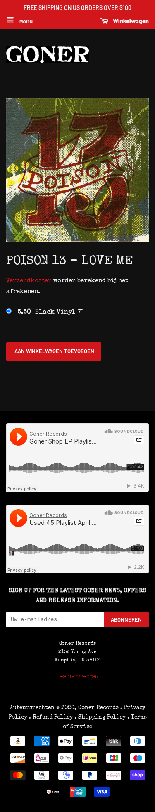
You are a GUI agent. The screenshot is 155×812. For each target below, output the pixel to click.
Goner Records (99, 708)
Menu (24, 21)
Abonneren (126, 619)
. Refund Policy (51, 717)
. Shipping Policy (100, 717)
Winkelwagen (130, 20)
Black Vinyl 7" (50, 312)
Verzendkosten (29, 281)
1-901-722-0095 (77, 677)
